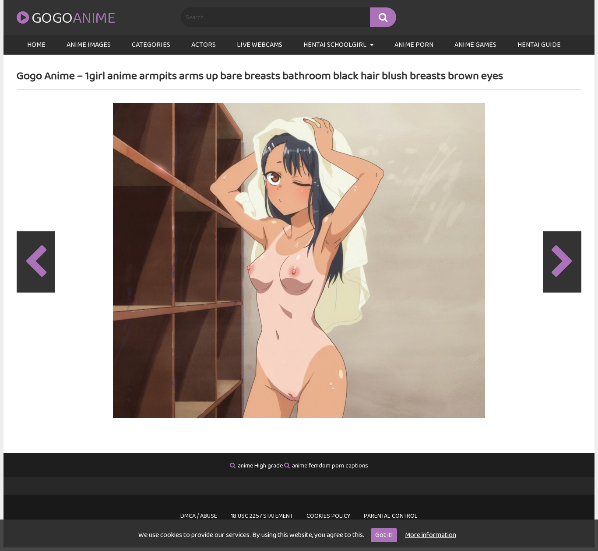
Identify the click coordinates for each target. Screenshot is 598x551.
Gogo (73, 18)
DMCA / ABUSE (198, 516)
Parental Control (391, 516)
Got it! (384, 535)
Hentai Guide (539, 44)
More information (430, 535)
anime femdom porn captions (330, 466)
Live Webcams (259, 44)
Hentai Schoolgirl (334, 44)
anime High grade (260, 466)
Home (36, 44)
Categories (151, 44)
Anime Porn (413, 44)
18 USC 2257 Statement (262, 516)
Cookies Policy (328, 516)
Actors (203, 44)
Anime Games (475, 44)
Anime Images (89, 44)
